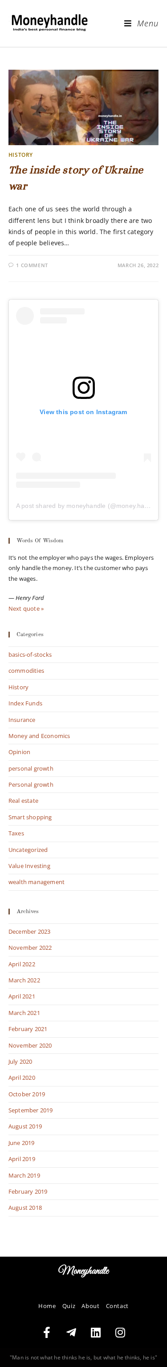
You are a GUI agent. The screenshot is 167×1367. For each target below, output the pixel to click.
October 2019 (26, 1094)
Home (47, 1306)
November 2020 (30, 1045)
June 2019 (21, 1143)
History (20, 155)
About (90, 1306)
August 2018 (25, 1207)
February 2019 (28, 1191)
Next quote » (26, 608)
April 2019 (21, 1159)
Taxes (16, 833)
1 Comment (32, 265)
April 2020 (21, 1077)
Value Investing (29, 866)
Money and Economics (39, 736)
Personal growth (30, 784)
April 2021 (21, 996)
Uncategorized (28, 850)
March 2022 (24, 980)
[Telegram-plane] (71, 1332)
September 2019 (30, 1110)
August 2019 (25, 1126)
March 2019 (24, 1175)
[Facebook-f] (47, 1332)
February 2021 (28, 1029)
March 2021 (24, 1013)
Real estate (23, 801)
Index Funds (25, 703)
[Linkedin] (96, 1332)
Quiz (68, 1306)
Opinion (19, 752)
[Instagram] (120, 1332)
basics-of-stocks (30, 654)
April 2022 (21, 964)
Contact (117, 1306)
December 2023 (29, 931)
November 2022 (30, 947)
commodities (26, 671)
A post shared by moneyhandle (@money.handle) (87, 505)
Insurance (22, 720)
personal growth (30, 768)
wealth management (36, 882)
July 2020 (20, 1061)
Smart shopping (30, 817)
